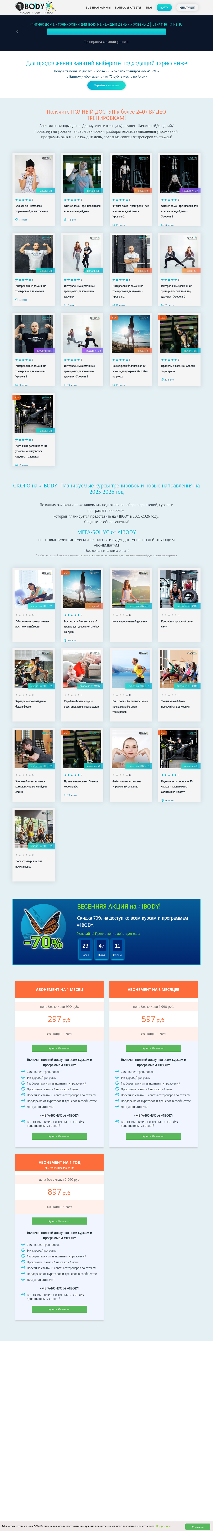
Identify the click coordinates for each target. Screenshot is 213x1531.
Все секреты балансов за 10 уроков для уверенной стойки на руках (130, 371)
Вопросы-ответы (128, 7)
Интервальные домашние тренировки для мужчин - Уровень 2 (128, 291)
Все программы (98, 7)
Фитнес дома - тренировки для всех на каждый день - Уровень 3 (179, 211)
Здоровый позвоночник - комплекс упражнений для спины (31, 786)
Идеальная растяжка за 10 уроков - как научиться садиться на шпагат (31, 451)
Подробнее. (164, 1526)
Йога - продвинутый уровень (130, 621)
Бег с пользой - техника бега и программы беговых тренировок (130, 706)
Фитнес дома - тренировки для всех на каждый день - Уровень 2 (131, 211)
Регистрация (187, 7)
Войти (164, 7)
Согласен (198, 1527)
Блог (148, 7)
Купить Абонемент (59, 1048)
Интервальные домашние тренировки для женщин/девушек (79, 291)
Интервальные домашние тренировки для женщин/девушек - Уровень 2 (176, 291)
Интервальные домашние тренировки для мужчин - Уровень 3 (30, 371)
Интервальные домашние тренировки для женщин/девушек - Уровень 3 (79, 371)
